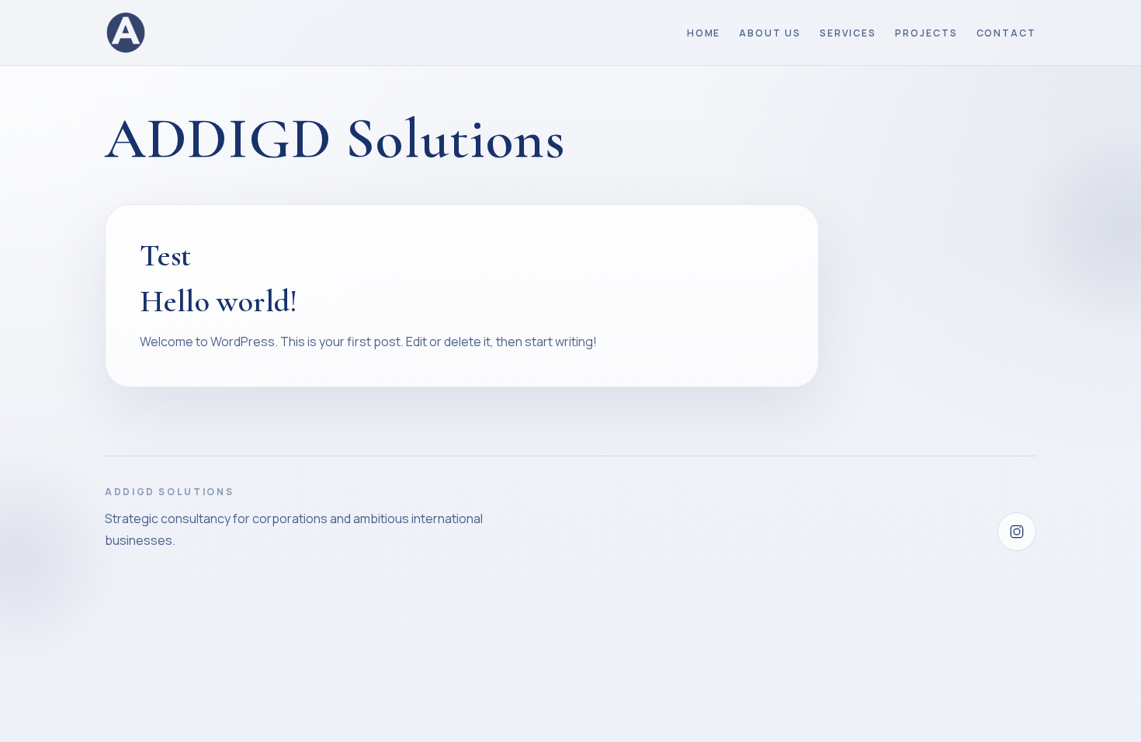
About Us (769, 33)
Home (704, 33)
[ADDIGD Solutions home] (126, 33)
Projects (926, 33)
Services (848, 33)
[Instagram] (1016, 531)
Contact (1006, 33)
